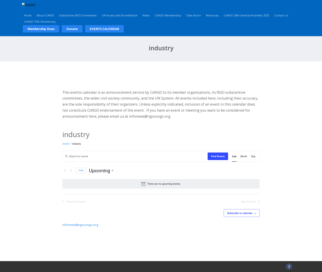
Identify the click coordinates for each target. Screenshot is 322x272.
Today (81, 170)
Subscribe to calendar (239, 213)
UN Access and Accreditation (120, 15)
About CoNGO (45, 15)
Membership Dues (41, 29)
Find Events (218, 156)
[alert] (161, 184)
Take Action (193, 15)
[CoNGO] (28, 5)
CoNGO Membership (168, 15)
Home (28, 15)
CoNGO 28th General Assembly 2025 (246, 15)
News (146, 15)
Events (66, 143)
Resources (212, 15)
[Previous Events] (64, 170)
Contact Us (281, 15)
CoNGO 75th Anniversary (40, 21)
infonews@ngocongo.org (80, 225)
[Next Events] (71, 170)
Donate (72, 29)
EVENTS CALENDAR (104, 29)
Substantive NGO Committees (78, 15)
